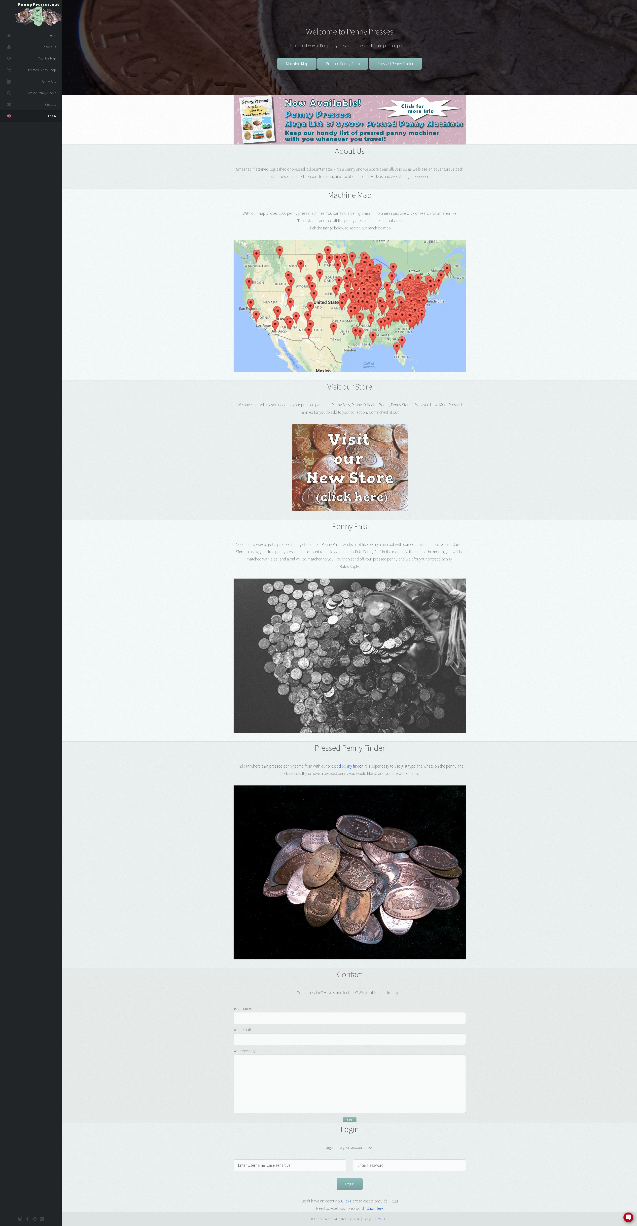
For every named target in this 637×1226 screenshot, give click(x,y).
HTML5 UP (381, 1219)
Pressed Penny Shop (343, 63)
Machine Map (297, 63)
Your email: (243, 1029)
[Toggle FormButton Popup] (628, 1217)
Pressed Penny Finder (395, 63)
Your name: (243, 1008)
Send (349, 1120)
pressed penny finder (345, 766)
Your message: (246, 1051)
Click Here (349, 1201)
